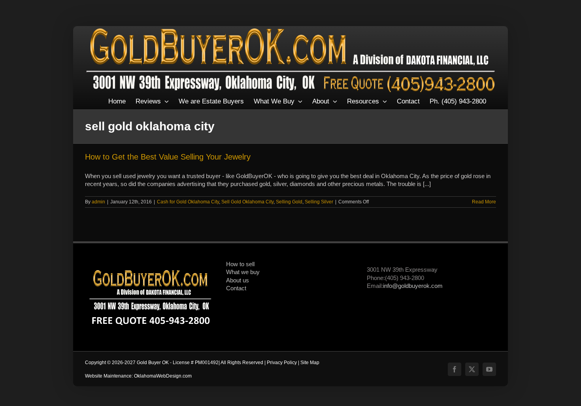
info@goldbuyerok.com (413, 286)
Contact (236, 288)
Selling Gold (289, 202)
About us (237, 280)
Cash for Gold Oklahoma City (188, 202)
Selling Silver (319, 202)
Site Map (309, 362)
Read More (484, 202)
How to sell (240, 264)
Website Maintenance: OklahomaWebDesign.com (138, 376)
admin (98, 202)
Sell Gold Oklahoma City (247, 202)
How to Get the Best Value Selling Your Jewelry (168, 156)
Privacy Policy (282, 362)
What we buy (243, 272)
